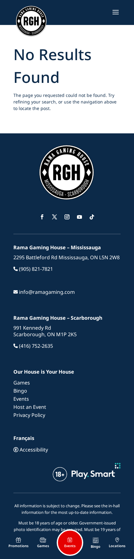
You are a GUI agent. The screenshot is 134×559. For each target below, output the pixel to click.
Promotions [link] (18, 545)
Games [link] (21, 382)
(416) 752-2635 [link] (35, 345)
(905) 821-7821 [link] (35, 268)
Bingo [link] (20, 390)
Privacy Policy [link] (29, 415)
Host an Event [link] (29, 407)
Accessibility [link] (33, 449)
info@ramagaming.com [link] (46, 292)
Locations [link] (117, 545)
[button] (116, 16)
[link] (31, 18)
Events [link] (21, 398)
